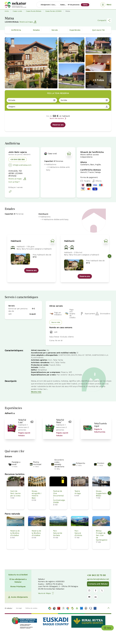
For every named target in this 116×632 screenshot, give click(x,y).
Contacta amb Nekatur (98, 584)
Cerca (85, 5)
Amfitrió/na (16, 30)
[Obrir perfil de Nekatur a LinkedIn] (95, 597)
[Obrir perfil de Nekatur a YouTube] (89, 597)
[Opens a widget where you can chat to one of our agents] (107, 628)
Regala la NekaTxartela (99, 430)
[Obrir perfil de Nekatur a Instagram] (89, 590)
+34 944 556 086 (17, 159)
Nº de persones (74, 5)
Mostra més (36, 392)
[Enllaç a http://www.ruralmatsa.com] (10, 193)
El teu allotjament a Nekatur (18, 580)
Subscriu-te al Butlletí (18, 575)
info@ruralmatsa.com (22, 165)
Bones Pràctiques (18, 586)
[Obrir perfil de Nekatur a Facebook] (95, 590)
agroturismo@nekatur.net (98, 579)
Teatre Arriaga (78, 492)
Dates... (63, 5)
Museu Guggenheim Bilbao (101, 493)
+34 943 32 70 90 (96, 575)
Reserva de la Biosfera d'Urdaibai (15, 533)
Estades (36, 30)
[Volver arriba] (108, 608)
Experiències (75, 30)
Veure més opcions (57, 118)
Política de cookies (31, 608)
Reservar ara (58, 125)
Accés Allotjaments (19, 597)
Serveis (55, 30)
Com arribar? (14, 182)
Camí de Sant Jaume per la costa (15, 493)
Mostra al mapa (26, 22)
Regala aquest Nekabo (24, 434)
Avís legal (19, 608)
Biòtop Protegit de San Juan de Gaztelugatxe (101, 535)
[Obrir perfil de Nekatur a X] (102, 590)
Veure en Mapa (44, 593)
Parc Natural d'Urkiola (78, 533)
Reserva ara (31, 270)
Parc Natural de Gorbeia (57, 533)
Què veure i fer (98, 30)
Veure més (55, 322)
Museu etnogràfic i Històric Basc (36, 494)
